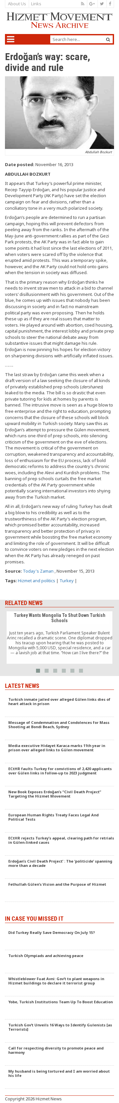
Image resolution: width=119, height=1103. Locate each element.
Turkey (67, 581)
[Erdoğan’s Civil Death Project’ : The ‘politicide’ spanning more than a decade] (59, 867)
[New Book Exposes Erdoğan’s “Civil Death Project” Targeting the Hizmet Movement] (59, 797)
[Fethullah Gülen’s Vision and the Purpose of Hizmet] (59, 890)
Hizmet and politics (36, 581)
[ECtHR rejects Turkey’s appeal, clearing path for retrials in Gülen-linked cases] (59, 844)
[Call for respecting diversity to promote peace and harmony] (59, 1054)
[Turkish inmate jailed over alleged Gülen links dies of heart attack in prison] (59, 705)
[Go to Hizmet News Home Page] (59, 20)
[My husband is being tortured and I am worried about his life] (59, 1077)
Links (36, 4)
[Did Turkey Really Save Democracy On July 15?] (59, 938)
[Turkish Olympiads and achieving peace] (59, 961)
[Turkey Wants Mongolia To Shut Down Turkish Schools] (59, 637)
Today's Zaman (38, 571)
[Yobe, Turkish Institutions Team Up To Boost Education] (59, 1007)
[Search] (108, 39)
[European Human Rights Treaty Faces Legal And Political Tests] (59, 821)
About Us (17, 4)
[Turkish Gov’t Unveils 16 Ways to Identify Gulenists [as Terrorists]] (59, 1031)
